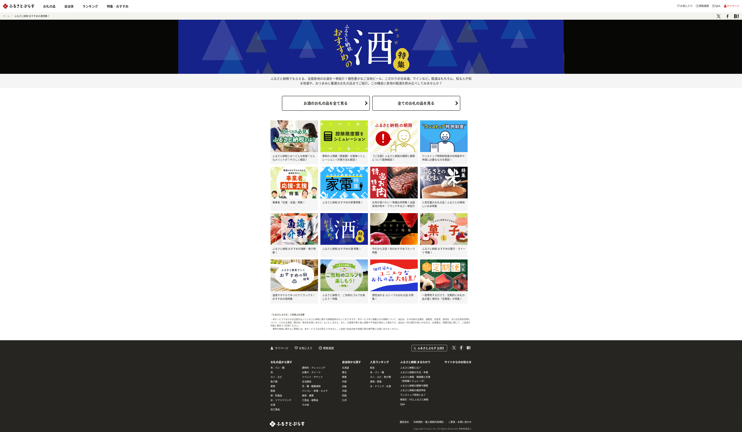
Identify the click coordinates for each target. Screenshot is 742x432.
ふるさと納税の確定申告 (413, 390)
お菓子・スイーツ (311, 372)
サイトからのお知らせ (457, 362)
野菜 (273, 391)
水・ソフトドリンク (281, 400)
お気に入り (305, 348)
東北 (344, 372)
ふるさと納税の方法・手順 (414, 372)
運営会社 (404, 422)
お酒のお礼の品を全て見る (326, 103)
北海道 (345, 367)
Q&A (402, 404)
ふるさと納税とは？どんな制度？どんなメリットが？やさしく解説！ (293, 158)
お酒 (273, 404)
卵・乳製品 (276, 395)
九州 (344, 400)
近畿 (344, 386)
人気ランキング (379, 362)
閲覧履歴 (328, 348)
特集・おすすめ (117, 6)
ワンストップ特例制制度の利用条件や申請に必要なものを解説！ (443, 158)
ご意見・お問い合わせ (459, 422)
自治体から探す (351, 362)
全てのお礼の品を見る (416, 103)
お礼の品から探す (281, 362)
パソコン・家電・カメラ (315, 391)
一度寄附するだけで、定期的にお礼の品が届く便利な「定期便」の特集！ (443, 297)
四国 (344, 395)
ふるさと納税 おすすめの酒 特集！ (341, 248)
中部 (344, 381)
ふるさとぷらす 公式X (430, 348)
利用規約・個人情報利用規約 (429, 422)
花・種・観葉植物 (311, 386)
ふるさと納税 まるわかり (415, 362)
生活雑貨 (306, 381)
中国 (344, 391)
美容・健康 (308, 395)
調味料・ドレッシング (313, 367)
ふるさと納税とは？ (410, 367)
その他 (305, 404)
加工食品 (275, 409)
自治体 (69, 6)
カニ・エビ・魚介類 (380, 377)
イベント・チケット (312, 377)
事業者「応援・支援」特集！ (288, 202)
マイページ (281, 348)
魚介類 (274, 381)
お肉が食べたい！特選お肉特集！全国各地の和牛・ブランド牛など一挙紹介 (393, 204)
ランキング (90, 6)
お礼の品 (49, 6)
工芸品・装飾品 (310, 400)
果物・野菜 (376, 381)
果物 (273, 386)
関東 (344, 377)
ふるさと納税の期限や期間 (414, 385)
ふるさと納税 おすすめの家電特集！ (342, 202)
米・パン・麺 (277, 367)
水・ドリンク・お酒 (380, 386)
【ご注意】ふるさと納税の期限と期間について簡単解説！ (393, 158)
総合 (372, 367)
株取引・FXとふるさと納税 (414, 399)
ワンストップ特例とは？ (413, 395)
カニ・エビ (276, 377)
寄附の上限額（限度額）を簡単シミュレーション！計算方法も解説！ (343, 158)
